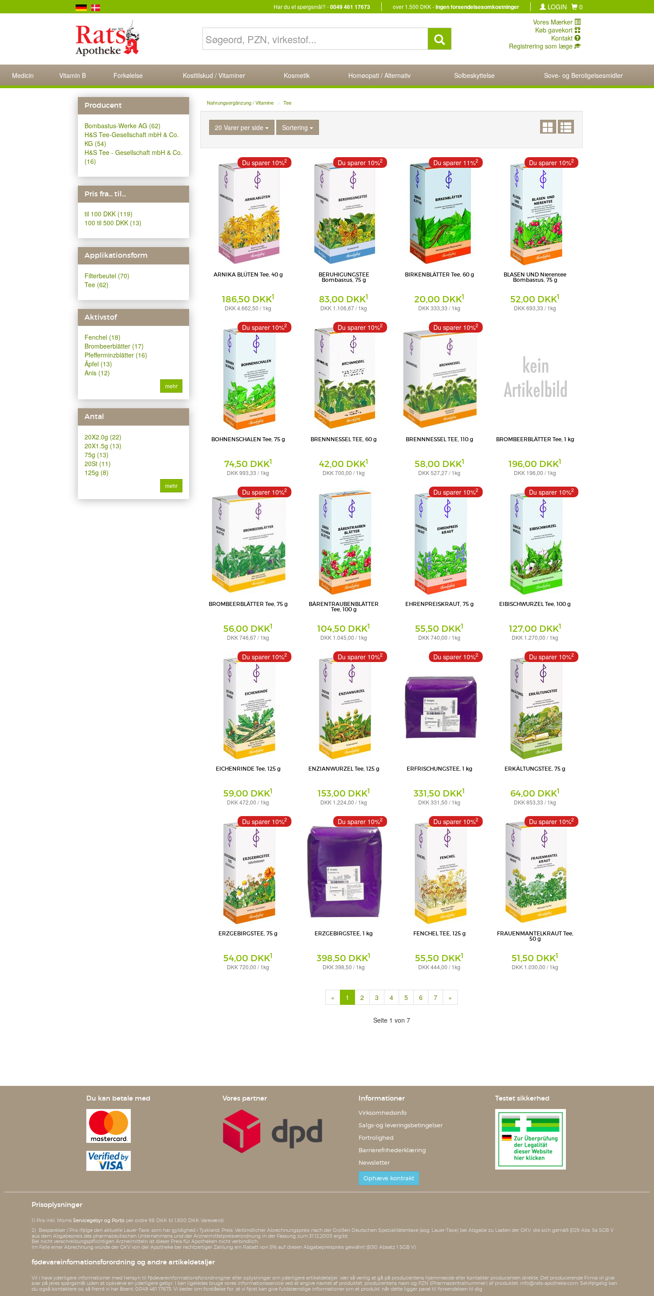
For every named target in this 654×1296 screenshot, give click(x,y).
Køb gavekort (554, 29)
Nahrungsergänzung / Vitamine (240, 102)
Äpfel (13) (98, 363)
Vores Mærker (553, 21)
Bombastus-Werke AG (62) (123, 125)
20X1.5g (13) (103, 445)
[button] (577, 6)
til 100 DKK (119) (109, 213)
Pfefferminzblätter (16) (116, 354)
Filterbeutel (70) (107, 275)
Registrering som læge (541, 45)
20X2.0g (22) (103, 436)
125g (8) (97, 472)
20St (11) (98, 463)
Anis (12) (97, 372)
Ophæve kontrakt (388, 1178)
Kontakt (562, 37)
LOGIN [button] (556, 6)
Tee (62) (97, 284)
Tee (287, 102)
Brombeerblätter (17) (114, 345)
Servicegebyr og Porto (99, 1220)
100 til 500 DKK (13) (113, 222)
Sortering (296, 127)
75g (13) (97, 454)
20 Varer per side (240, 127)
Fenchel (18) (103, 337)
